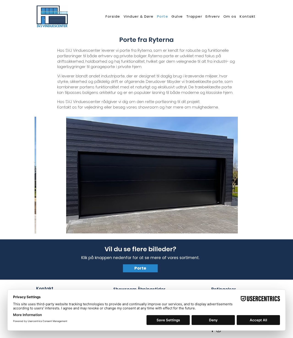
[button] (138, 16)
